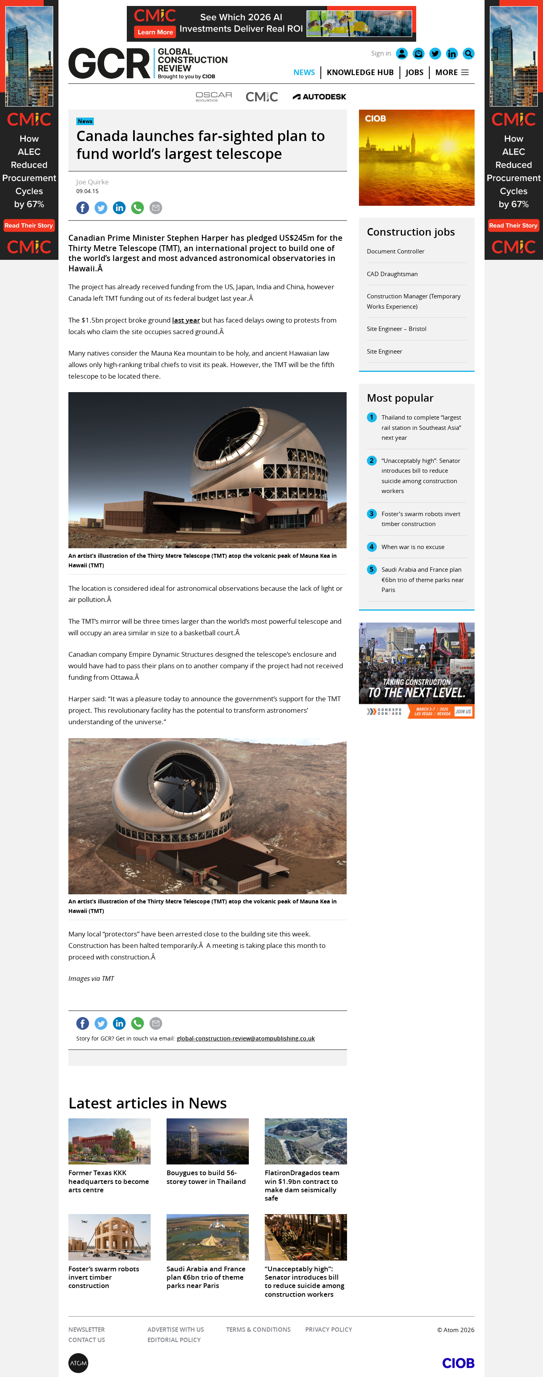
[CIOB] (373, 1363)
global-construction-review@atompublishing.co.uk (246, 1038)
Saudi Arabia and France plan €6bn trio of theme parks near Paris (423, 579)
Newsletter (86, 1329)
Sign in (381, 53)
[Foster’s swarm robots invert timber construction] (109, 1237)
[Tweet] (101, 207)
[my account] (402, 54)
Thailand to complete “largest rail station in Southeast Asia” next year (421, 427)
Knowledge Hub (360, 72)
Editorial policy (174, 1340)
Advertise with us (175, 1329)
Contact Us (86, 1340)
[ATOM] (170, 1363)
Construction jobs (411, 232)
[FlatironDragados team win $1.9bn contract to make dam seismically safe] (306, 1141)
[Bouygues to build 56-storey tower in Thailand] (208, 1141)
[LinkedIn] (452, 54)
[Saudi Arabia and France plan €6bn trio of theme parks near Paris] (208, 1237)
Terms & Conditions (258, 1329)
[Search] (469, 54)
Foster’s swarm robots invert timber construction (421, 519)
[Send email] (155, 207)
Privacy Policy (328, 1329)
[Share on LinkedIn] (119, 207)
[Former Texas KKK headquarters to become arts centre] (109, 1141)
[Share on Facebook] (82, 207)
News (304, 72)
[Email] (419, 54)
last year (186, 320)
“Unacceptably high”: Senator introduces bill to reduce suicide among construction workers (421, 475)
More (446, 72)
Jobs (414, 72)
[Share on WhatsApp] (137, 207)
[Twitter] (435, 54)
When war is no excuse (413, 547)
